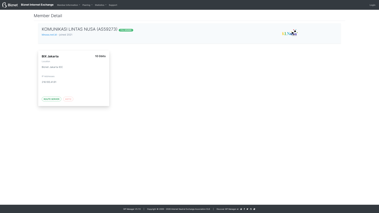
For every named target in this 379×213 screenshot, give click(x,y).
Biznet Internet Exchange (37, 4)
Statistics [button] (100, 5)
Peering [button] (86, 5)
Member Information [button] (67, 5)
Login (372, 5)
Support (113, 5)
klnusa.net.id (49, 34)
